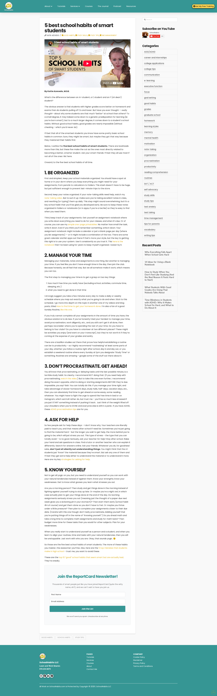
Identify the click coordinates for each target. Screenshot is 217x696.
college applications (154, 63)
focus (147, 91)
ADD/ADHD (149, 51)
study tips (94, 35)
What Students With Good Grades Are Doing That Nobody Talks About (158, 290)
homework (149, 120)
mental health (151, 137)
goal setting (150, 97)
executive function (153, 86)
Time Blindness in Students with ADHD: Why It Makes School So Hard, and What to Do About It (159, 304)
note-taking (150, 149)
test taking (149, 212)
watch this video (69, 378)
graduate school (152, 115)
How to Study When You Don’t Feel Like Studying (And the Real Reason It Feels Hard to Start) (159, 276)
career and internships (155, 57)
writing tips (149, 235)
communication (152, 74)
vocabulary (149, 229)
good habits (69, 35)
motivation (149, 143)
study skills (82, 35)
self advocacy (151, 189)
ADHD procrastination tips (63, 409)
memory (148, 132)
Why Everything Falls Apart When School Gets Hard (158, 253)
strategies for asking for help (75, 459)
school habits (64, 637)
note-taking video (53, 198)
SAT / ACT (149, 183)
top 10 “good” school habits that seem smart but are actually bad (91, 557)
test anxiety (150, 206)
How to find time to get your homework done (79, 306)
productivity (150, 166)
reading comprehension (156, 172)
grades (147, 109)
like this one (66, 309)
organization (150, 155)
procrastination (152, 160)
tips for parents (152, 223)
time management (109, 35)
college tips (150, 69)
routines (148, 178)
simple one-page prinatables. (82, 224)
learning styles (151, 126)
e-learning (149, 80)
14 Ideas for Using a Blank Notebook (158, 263)
